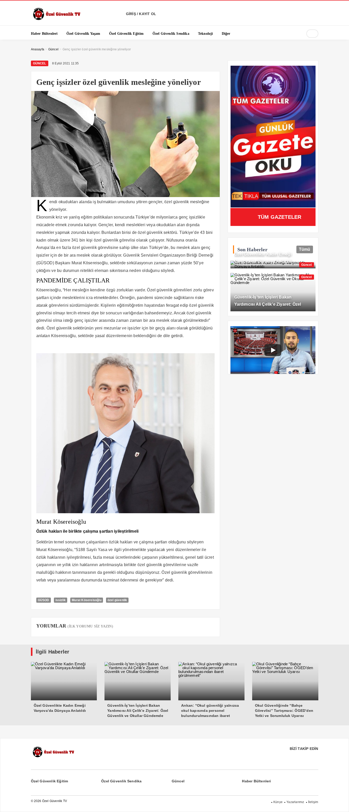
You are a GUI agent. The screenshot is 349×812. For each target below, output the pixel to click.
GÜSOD (43, 600)
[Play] (273, 350)
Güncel (39, 63)
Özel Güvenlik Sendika (121, 781)
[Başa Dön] (340, 803)
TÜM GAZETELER (279, 217)
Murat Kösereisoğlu (86, 600)
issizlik (60, 600)
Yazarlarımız (295, 802)
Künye (278, 802)
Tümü (304, 249)
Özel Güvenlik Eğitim (49, 781)
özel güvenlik (117, 600)
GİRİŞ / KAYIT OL (140, 14)
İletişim (313, 802)
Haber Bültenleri (256, 781)
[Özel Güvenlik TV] (56, 19)
